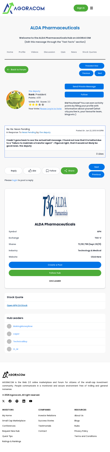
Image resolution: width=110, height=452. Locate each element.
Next (100, 73)
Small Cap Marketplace (13, 420)
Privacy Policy (81, 431)
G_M (15, 349)
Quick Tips (7, 436)
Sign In (81, 8)
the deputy (45, 132)
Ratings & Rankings (11, 441)
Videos (34, 52)
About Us (78, 415)
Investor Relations (47, 415)
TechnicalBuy (20, 341)
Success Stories (46, 420)
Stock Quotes (89, 52)
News (74, 52)
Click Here (96, 256)
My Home (7, 415)
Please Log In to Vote (51, 108)
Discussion (49, 52)
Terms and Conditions (85, 436)
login (14, 180)
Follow (84, 94)
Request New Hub (11, 431)
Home (10, 52)
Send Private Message (84, 86)
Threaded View (91, 66)
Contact (42, 431)
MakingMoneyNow (23, 326)
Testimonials (44, 425)
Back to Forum (18, 69)
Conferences (8, 425)
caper (16, 333)
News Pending (29, 132)
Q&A (63, 52)
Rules (77, 425)
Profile (22, 52)
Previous (86, 73)
